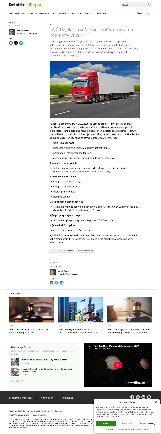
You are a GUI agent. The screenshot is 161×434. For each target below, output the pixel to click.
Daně (16, 13)
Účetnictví (33, 13)
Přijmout (106, 424)
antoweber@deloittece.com (27, 34)
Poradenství (88, 13)
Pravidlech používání (39, 415)
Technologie (76, 13)
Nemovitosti (44, 13)
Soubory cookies (47, 411)
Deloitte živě (101, 13)
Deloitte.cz (67, 397)
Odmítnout (126, 424)
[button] (156, 402)
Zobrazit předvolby (147, 424)
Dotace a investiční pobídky (62, 250)
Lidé (53, 13)
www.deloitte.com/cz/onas (18, 427)
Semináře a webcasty (20, 397)
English (149, 13)
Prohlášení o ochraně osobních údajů (128, 429)
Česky (139, 13)
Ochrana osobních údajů (31, 411)
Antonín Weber (23, 31)
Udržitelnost (63, 13)
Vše (10, 13)
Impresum (146, 429)
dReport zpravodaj (85, 250)
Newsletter (47, 397)
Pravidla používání (15, 411)
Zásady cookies (109, 429)
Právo (23, 13)
